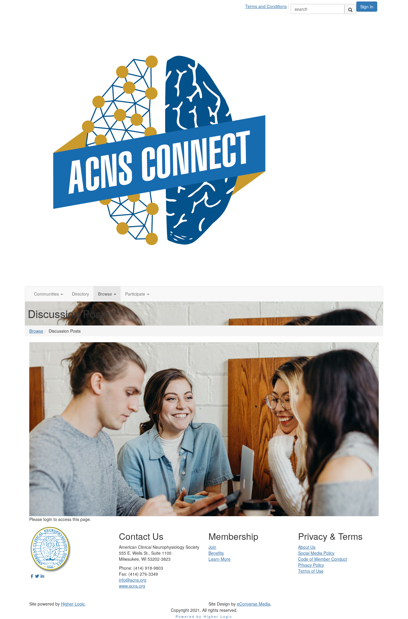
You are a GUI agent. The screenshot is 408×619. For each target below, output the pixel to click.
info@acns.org (132, 580)
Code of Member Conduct (322, 559)
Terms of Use (310, 571)
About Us (306, 547)
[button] (49, 293)
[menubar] (268, 5)
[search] (350, 9)
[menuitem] (268, 5)
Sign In (366, 7)
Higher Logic (73, 604)
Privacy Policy (311, 565)
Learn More (219, 559)
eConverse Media (253, 604)
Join (212, 547)
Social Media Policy (316, 553)
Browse (36, 331)
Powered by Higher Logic (204, 616)
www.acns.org (132, 586)
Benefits (216, 553)
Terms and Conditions (266, 6)
